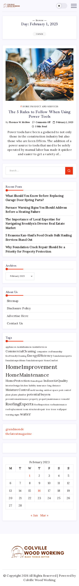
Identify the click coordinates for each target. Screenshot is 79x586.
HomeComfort (51, 360)
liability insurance (38, 385)
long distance (54, 385)
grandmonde (15, 429)
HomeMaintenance (27, 375)
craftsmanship (55, 351)
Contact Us (15, 323)
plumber (22, 394)
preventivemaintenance (17, 399)
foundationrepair (34, 360)
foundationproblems (16, 360)
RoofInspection (41, 404)
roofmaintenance (58, 404)
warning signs (12, 414)
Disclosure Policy (19, 308)
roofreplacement (14, 409)
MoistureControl (18, 390)
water (25, 414)
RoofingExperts (20, 404)
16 (39, 490)
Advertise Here (17, 316)
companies (42, 351)
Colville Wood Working (39, 580)
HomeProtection (18, 381)
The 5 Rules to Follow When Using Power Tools (39, 114)
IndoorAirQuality (56, 381)
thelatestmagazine (19, 434)
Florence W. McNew (19, 122)
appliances (11, 347)
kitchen (24, 385)
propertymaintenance (49, 399)
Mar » (44, 515)
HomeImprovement (31, 366)
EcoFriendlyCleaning (16, 356)
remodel (65, 399)
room (25, 409)
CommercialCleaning (21, 351)
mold (32, 390)
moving (39, 390)
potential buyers (38, 394)
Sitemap (12, 301)
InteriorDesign (13, 385)
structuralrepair (37, 409)
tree (48, 409)
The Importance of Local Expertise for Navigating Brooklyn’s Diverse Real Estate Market (35, 224)
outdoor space (51, 390)
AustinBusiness (24, 347)
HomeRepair (36, 381)
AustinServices (39, 347)
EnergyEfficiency (39, 355)
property (33, 399)
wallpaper (62, 409)
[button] (61, 6)
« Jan (34, 515)
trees (53, 409)
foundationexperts (62, 356)
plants (14, 394)
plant (8, 394)
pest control (65, 390)
